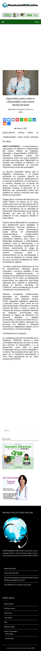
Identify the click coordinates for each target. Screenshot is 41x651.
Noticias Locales (9, 608)
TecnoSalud (8, 617)
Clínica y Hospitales (10, 631)
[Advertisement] (20, 45)
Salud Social (8, 613)
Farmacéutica (9, 638)
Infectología (9, 634)
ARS (5, 622)
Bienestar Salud (9, 627)
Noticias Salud (8, 604)
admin (21, 112)
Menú (37, 22)
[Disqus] (20, 395)
